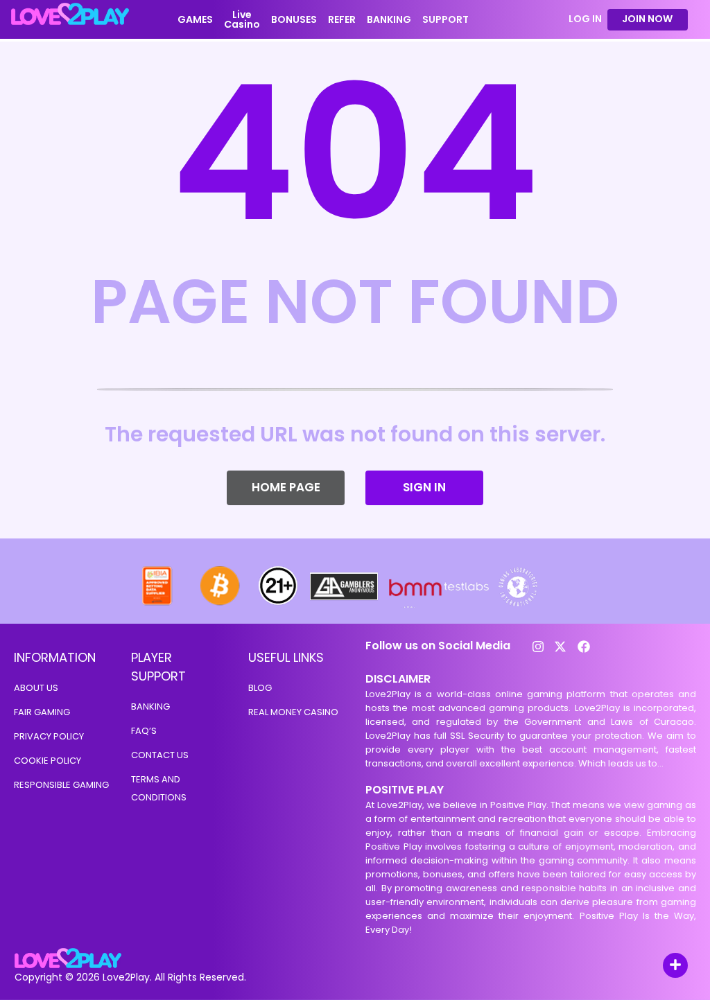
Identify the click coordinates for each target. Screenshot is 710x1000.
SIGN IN (424, 487)
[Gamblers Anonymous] (344, 604)
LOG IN (585, 19)
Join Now (647, 19)
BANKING (389, 19)
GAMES (195, 19)
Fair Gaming (42, 712)
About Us (36, 687)
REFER (342, 19)
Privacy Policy (49, 736)
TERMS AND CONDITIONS (159, 788)
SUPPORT (445, 19)
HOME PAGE (286, 487)
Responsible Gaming (61, 784)
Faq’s (144, 730)
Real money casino (293, 712)
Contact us (160, 755)
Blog (260, 687)
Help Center (659, 966)
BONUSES (294, 19)
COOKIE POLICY (47, 760)
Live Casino (242, 19)
